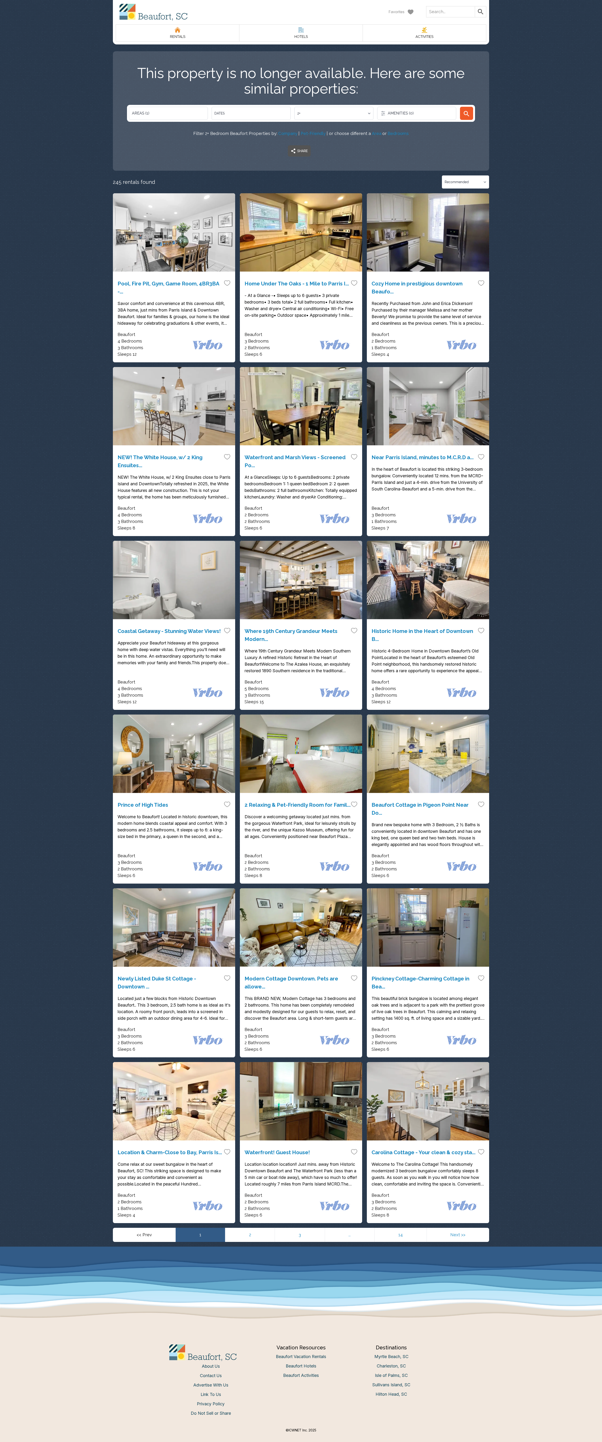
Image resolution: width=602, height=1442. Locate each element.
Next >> (457, 1234)
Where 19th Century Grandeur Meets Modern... (291, 635)
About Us (211, 1366)
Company (287, 133)
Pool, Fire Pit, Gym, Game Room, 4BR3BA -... (168, 287)
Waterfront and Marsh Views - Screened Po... (295, 461)
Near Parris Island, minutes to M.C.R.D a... (423, 457)
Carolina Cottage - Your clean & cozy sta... (423, 1152)
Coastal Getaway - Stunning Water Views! (169, 631)
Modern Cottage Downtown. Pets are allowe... (291, 983)
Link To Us (211, 1394)
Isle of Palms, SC (391, 1375)
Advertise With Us (210, 1385)
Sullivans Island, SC (391, 1384)
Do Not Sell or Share (211, 1413)
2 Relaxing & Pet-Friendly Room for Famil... (298, 805)
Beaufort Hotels (301, 1365)
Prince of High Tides (143, 805)
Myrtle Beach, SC (391, 1356)
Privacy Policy (211, 1403)
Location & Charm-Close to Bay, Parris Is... (170, 1152)
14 (400, 1234)
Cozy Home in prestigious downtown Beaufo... (417, 287)
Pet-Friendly (313, 133)
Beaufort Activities (301, 1375)
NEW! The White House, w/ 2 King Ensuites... (160, 461)
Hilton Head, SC (391, 1394)
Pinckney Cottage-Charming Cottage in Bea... (420, 983)
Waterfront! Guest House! (277, 1152)
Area (376, 133)
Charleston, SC (391, 1365)
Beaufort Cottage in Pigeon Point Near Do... (420, 809)
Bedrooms (398, 133)
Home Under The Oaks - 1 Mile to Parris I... (297, 283)
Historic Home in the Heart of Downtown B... (422, 635)
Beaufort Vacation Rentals (301, 1356)
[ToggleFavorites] (227, 283)
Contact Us (211, 1375)
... (350, 1234)
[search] (466, 113)
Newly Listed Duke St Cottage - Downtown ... (157, 983)
